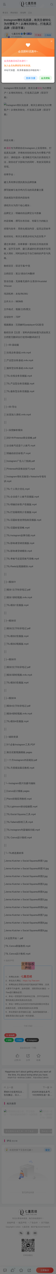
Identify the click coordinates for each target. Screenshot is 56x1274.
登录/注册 (30, 77)
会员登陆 (45, 77)
